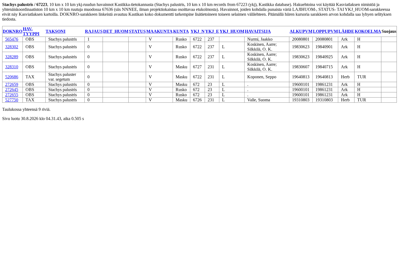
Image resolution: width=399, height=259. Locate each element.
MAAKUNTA (159, 31)
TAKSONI (55, 31)
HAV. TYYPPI (31, 31)
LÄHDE (346, 31)
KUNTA (181, 31)
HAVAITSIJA (258, 31)
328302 (11, 46)
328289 (11, 56)
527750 (11, 100)
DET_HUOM (115, 31)
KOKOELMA (368, 31)
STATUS (137, 31)
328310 (11, 66)
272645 (11, 89)
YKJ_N (198, 31)
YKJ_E (212, 31)
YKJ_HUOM (232, 31)
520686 (11, 77)
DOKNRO (12, 31)
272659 (11, 84)
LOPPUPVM (325, 31)
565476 (11, 39)
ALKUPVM (301, 31)
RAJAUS (94, 31)
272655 (11, 94)
